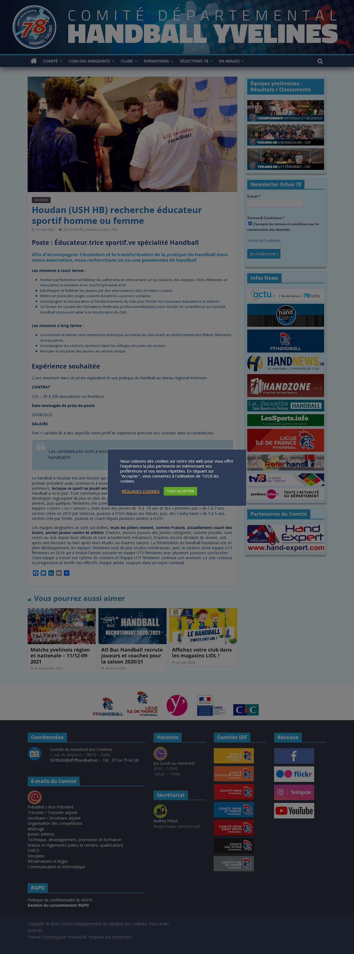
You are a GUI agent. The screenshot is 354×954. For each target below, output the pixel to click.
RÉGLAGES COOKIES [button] (141, 491)
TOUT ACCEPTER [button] (180, 491)
